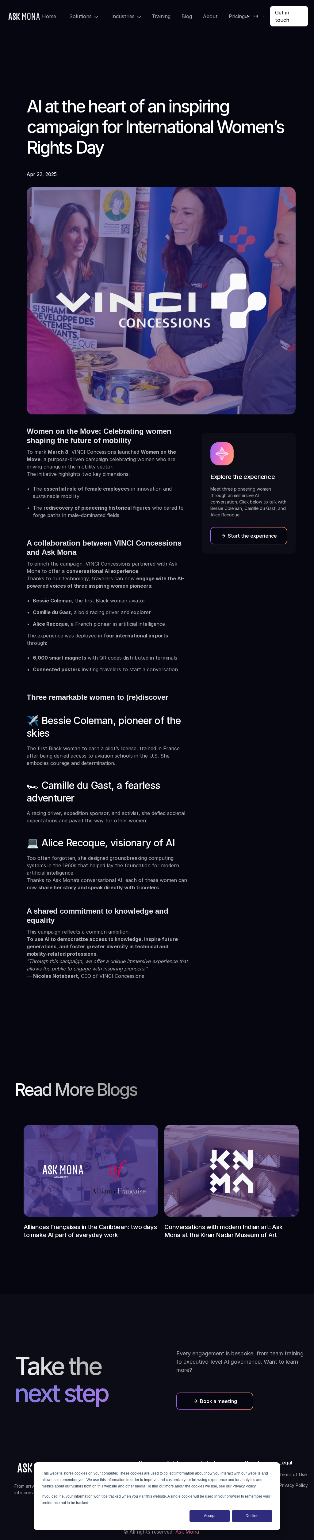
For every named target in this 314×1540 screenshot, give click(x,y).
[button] (82, 16)
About (210, 16)
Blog (187, 16)
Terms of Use (293, 1474)
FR (256, 16)
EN (247, 16)
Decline (252, 1516)
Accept (209, 1516)
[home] (24, 16)
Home (49, 16)
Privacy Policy (293, 1485)
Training (161, 16)
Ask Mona (187, 1532)
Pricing (237, 16)
